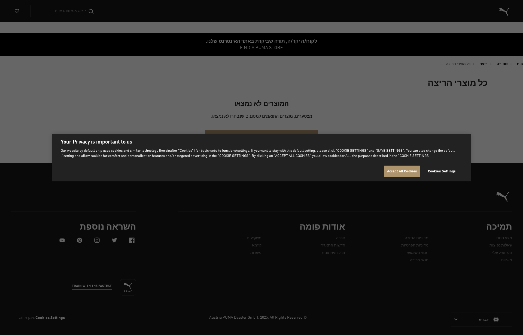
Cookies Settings (442, 171)
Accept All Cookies (402, 171)
